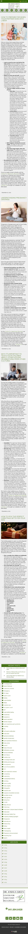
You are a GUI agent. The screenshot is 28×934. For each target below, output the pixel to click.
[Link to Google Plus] (21, 10)
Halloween (6, 812)
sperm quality (7, 783)
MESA (5, 702)
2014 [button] (5, 876)
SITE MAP (12, 927)
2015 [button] (5, 873)
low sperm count (8, 707)
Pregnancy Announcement (11, 833)
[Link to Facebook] (2, 10)
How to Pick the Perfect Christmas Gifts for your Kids (13, 518)
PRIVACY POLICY (5, 927)
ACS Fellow (7, 755)
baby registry (7, 785)
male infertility (7, 700)
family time (6, 800)
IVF (4, 710)
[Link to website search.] (25, 10)
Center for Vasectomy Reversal (10, 174)
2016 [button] (5, 871)
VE (4, 729)
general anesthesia (9, 736)
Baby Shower (7, 804)
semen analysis (8, 721)
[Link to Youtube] (16, 10)
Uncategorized (8, 683)
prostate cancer (8, 795)
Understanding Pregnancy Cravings (14, 199)
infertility (6, 726)
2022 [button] (5, 853)
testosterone (7, 821)
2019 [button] (5, 862)
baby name (7, 743)
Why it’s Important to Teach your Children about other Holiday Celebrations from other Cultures (13, 357)
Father (5, 826)
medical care (7, 705)
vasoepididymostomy (9, 778)
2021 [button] (5, 856)
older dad (6, 733)
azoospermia (7, 764)
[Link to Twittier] (7, 10)
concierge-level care (9, 759)
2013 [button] (5, 879)
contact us (4, 185)
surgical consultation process (11, 793)
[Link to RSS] (11, 10)
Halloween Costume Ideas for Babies (13, 809)
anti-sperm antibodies (9, 731)
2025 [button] (5, 845)
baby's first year (8, 747)
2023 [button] (5, 850)
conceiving (7, 774)
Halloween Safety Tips (9, 814)
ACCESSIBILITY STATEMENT (20, 927)
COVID (5, 802)
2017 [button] (5, 868)
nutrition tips (7, 757)
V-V (5, 769)
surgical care (7, 790)
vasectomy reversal (9, 688)
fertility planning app (9, 762)
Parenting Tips (7, 835)
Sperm (5, 838)
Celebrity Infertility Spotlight (11, 816)
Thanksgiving (7, 831)
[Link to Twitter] (10, 918)
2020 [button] (5, 859)
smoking (6, 781)
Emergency (7, 691)
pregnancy (7, 717)
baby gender (7, 797)
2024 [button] (5, 848)
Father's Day (7, 823)
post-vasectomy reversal (10, 771)
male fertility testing (9, 712)
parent (5, 745)
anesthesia (6, 714)
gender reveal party (9, 738)
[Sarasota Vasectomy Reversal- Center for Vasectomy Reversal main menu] (1, 1)
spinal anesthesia (8, 752)
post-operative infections (10, 740)
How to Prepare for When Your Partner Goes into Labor (13, 19)
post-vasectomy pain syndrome (12, 724)
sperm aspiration (8, 719)
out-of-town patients (9, 766)
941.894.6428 (24, 1)
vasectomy (7, 776)
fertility (5, 698)
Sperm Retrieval (8, 686)
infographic (7, 788)
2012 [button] (5, 882)
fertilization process (9, 750)
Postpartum (7, 819)
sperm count (7, 695)
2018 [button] (5, 865)
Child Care (6, 807)
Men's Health (7, 828)
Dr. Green (6, 693)
